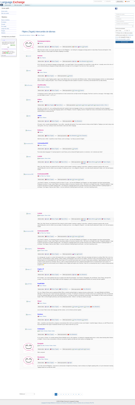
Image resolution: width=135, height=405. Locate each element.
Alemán (70, 75)
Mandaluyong (42, 87)
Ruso (80, 46)
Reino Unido (47, 158)
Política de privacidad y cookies (122, 39)
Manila (40, 117)
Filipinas (41, 43)
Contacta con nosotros (61, 402)
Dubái (41, 331)
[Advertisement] (124, 74)
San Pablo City (42, 176)
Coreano (76, 90)
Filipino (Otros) (59, 105)
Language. (13, 2)
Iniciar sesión (8, 5)
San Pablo (41, 359)
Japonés (91, 61)
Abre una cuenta (18, 5)
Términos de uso (81, 402)
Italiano (75, 46)
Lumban (41, 72)
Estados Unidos (44, 250)
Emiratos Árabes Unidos (49, 331)
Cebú (40, 57)
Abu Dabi (42, 345)
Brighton (42, 158)
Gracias (87, 402)
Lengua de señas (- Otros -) (101, 105)
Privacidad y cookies (71, 402)
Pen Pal (92, 402)
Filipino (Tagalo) (55, 46)
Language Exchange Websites (48, 402)
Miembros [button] (27, 5)
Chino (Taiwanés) (83, 135)
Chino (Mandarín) (83, 61)
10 (78, 394)
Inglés (47, 46)
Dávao (40, 285)
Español (86, 46)
